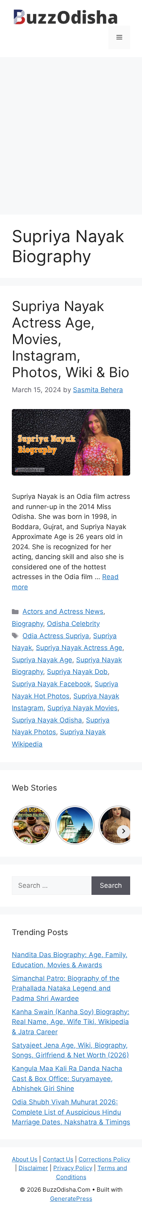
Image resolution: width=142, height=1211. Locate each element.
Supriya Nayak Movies (82, 708)
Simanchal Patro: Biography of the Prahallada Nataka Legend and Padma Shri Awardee (66, 988)
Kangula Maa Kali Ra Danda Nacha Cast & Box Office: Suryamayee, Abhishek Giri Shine (67, 1078)
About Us (24, 1159)
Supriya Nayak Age (42, 660)
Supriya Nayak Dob (77, 672)
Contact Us (58, 1159)
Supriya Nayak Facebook (51, 684)
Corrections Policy (104, 1159)
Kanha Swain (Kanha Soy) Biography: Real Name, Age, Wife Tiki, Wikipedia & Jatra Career (70, 1022)
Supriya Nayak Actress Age (79, 648)
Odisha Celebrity (73, 624)
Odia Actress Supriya (55, 636)
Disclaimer (33, 1168)
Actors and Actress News (62, 611)
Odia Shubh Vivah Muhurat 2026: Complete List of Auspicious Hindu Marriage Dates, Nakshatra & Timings (71, 1112)
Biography (27, 624)
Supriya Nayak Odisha (47, 720)
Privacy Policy (72, 1168)
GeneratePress (71, 1198)
